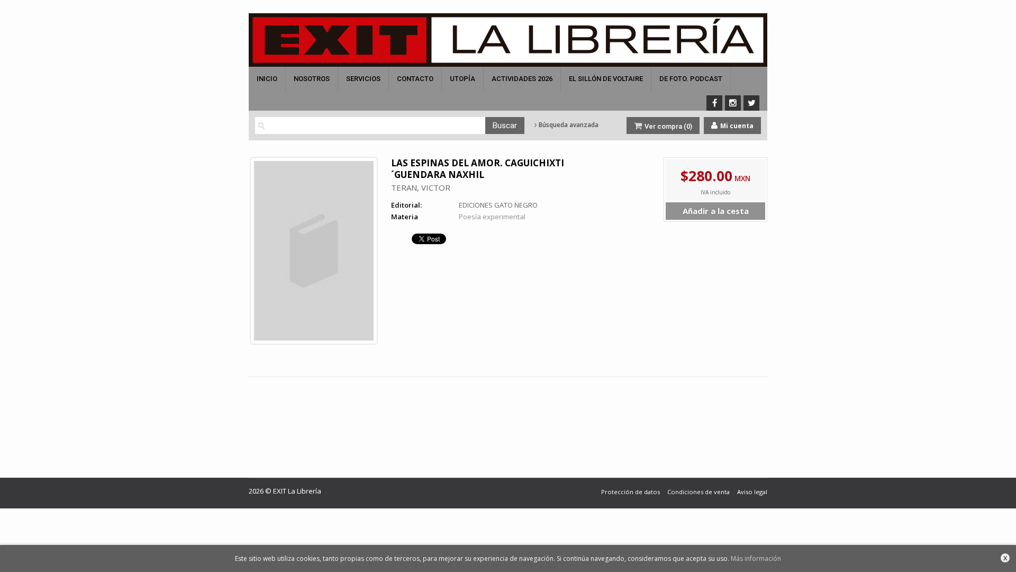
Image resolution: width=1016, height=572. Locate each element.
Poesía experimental (492, 216)
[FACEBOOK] (714, 103)
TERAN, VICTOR (420, 187)
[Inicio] (508, 40)
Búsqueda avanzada (567, 125)
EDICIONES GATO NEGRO (498, 205)
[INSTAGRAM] (733, 103)
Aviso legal (752, 492)
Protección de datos (630, 492)
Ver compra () (667, 126)
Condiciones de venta (698, 492)
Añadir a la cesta (716, 210)
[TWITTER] (751, 103)
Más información (756, 558)
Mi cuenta (736, 125)
